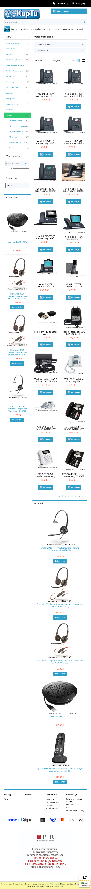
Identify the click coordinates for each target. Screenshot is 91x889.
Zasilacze (9, 93)
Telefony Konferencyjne (14, 71)
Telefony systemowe (16, 132)
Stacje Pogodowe (12, 104)
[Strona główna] (22, 13)
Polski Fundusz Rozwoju (75, 810)
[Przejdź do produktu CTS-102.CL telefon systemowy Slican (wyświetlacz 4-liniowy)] (73, 364)
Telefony (9, 115)
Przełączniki (10, 99)
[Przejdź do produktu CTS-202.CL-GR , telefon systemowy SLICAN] (45, 412)
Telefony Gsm (11, 148)
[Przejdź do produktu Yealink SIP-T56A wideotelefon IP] (73, 221)
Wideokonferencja (12, 87)
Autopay (69, 804)
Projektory (10, 76)
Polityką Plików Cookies (52, 884)
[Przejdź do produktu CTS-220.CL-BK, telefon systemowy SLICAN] (73, 412)
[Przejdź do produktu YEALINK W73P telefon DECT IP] (73, 269)
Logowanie (50, 799)
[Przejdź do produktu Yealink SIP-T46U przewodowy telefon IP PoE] (73, 174)
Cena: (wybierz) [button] (42, 50)
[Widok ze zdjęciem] (78, 60)
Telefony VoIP (13, 137)
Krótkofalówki (11, 49)
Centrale (9, 54)
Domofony (10, 82)
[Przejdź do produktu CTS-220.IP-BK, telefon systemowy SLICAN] (73, 459)
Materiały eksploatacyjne (15, 65)
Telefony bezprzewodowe (18, 126)
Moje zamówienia (52, 802)
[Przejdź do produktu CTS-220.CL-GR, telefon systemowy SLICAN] (45, 459)
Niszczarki (9, 110)
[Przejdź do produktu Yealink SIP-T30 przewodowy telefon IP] (45, 79)
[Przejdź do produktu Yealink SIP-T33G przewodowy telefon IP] (45, 174)
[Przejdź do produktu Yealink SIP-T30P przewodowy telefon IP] (73, 79)
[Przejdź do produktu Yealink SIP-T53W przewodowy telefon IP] (45, 221)
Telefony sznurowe (15, 121)
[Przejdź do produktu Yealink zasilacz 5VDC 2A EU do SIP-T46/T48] (45, 364)
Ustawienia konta (52, 808)
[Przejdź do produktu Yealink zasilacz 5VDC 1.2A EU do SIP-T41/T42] (73, 317)
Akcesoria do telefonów (17, 142)
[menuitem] (31, 29)
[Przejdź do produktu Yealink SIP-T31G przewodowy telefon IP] (45, 126)
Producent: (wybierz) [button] (44, 44)
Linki (68, 807)
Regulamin (8, 799)
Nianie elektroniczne (13, 43)
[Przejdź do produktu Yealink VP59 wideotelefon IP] (45, 269)
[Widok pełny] (83, 60)
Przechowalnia (51, 805)
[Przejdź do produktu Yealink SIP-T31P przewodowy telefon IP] (73, 126)
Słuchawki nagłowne (13, 60)
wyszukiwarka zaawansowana (20, 168)
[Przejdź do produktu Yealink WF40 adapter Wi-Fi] (45, 317)
